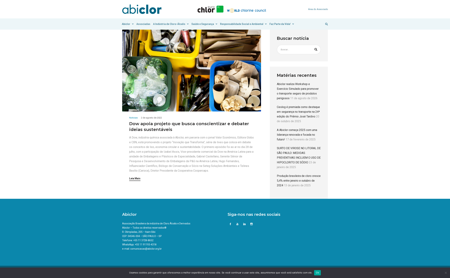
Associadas (143, 24)
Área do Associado (318, 9)
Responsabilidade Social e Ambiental (241, 24)
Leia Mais (134, 178)
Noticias (133, 117)
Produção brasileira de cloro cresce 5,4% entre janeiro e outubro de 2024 (299, 180)
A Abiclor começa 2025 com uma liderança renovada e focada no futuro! (297, 134)
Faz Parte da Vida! (280, 24)
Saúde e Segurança (202, 24)
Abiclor (126, 24)
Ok (317, 272)
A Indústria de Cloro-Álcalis (169, 24)
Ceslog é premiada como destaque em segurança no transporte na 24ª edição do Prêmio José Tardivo (298, 111)
